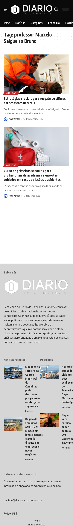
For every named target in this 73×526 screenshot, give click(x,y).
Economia (29, 459)
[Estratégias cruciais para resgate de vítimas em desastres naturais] (36, 74)
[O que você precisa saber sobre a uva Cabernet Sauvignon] (49, 420)
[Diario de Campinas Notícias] (31, 9)
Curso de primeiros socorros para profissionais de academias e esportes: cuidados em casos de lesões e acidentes (32, 175)
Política (29, 411)
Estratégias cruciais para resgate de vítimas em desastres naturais (35, 100)
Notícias (11, 93)
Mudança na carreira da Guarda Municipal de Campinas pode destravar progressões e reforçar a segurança (32, 386)
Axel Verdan (14, 119)
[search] (56, 9)
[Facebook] (17, 513)
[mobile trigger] (7, 9)
